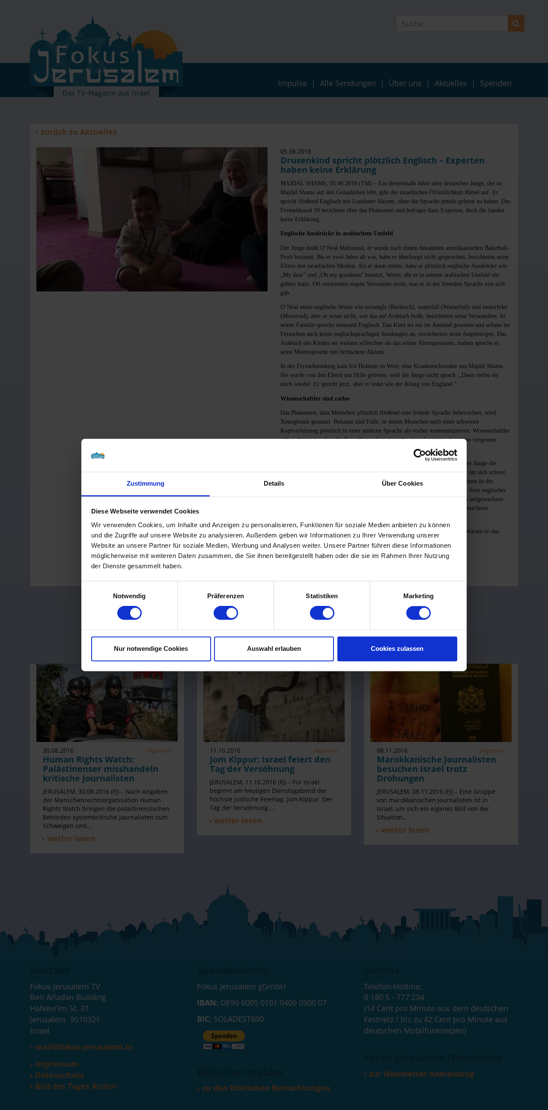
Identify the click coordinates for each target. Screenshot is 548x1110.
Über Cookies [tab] (402, 483)
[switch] (226, 613)
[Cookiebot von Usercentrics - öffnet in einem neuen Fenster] (419, 455)
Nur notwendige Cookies (151, 648)
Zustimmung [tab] (146, 483)
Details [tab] (274, 483)
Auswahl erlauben (274, 648)
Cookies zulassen (397, 648)
